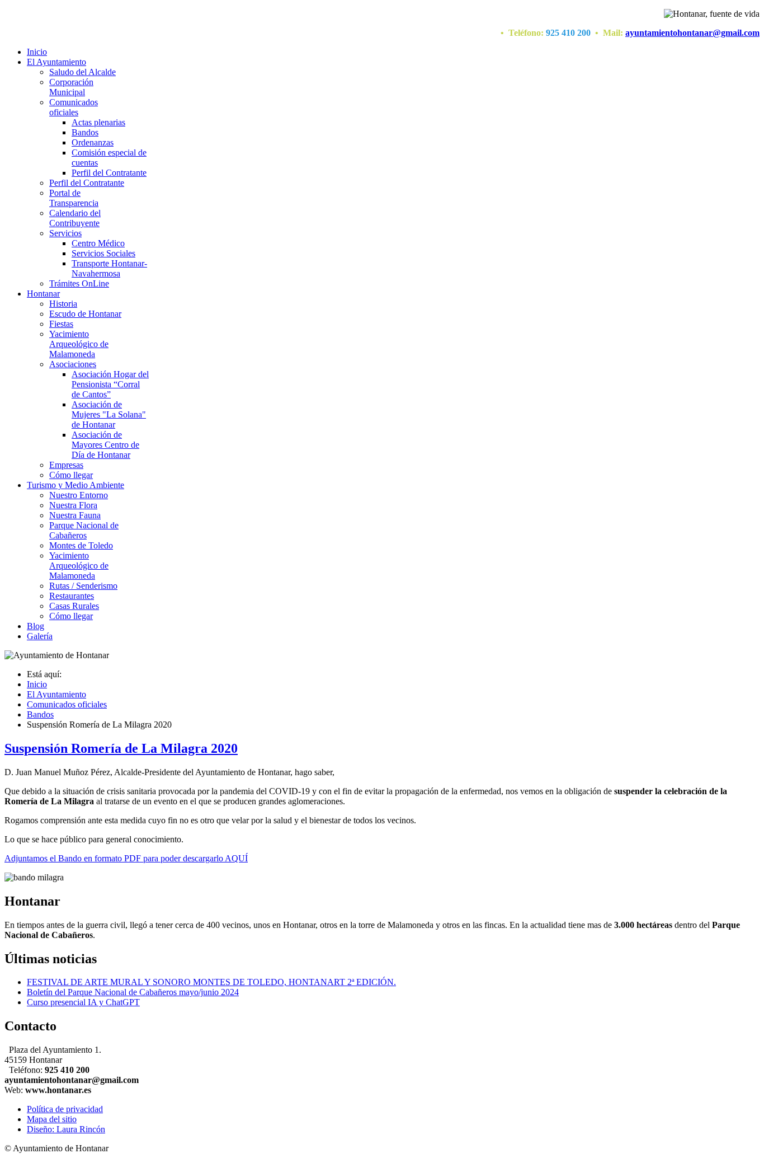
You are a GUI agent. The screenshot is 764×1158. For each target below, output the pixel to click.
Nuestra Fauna (75, 515)
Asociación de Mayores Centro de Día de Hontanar (105, 445)
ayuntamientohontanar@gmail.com (692, 32)
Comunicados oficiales (73, 107)
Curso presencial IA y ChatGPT (83, 1002)
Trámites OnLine (79, 283)
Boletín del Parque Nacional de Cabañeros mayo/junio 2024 (133, 992)
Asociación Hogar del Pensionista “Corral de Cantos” (110, 384)
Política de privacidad (65, 1109)
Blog (35, 626)
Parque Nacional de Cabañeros (84, 530)
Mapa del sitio (52, 1119)
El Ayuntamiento (56, 62)
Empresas (66, 465)
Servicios (65, 233)
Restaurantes (71, 596)
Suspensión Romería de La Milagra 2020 (121, 748)
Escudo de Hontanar (85, 313)
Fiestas (61, 324)
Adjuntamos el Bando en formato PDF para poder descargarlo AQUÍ (126, 858)
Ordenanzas (93, 142)
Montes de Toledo (81, 545)
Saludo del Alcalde (82, 72)
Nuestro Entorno (78, 495)
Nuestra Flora (73, 505)
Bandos (85, 132)
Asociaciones (72, 364)
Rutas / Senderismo (83, 585)
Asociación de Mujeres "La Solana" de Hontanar (109, 414)
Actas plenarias (98, 122)
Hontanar (43, 293)
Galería (40, 636)
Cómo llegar (71, 475)
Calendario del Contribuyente (75, 218)
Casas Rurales (74, 606)
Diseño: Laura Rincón (66, 1129)
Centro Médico (98, 243)
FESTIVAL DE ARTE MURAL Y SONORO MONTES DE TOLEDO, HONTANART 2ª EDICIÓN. (211, 982)
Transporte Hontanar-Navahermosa (109, 268)
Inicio (37, 52)
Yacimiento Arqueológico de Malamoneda (79, 344)
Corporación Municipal (71, 87)
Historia (63, 303)
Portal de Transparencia (73, 198)
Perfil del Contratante (109, 172)
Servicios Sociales (103, 253)
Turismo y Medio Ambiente (75, 485)
